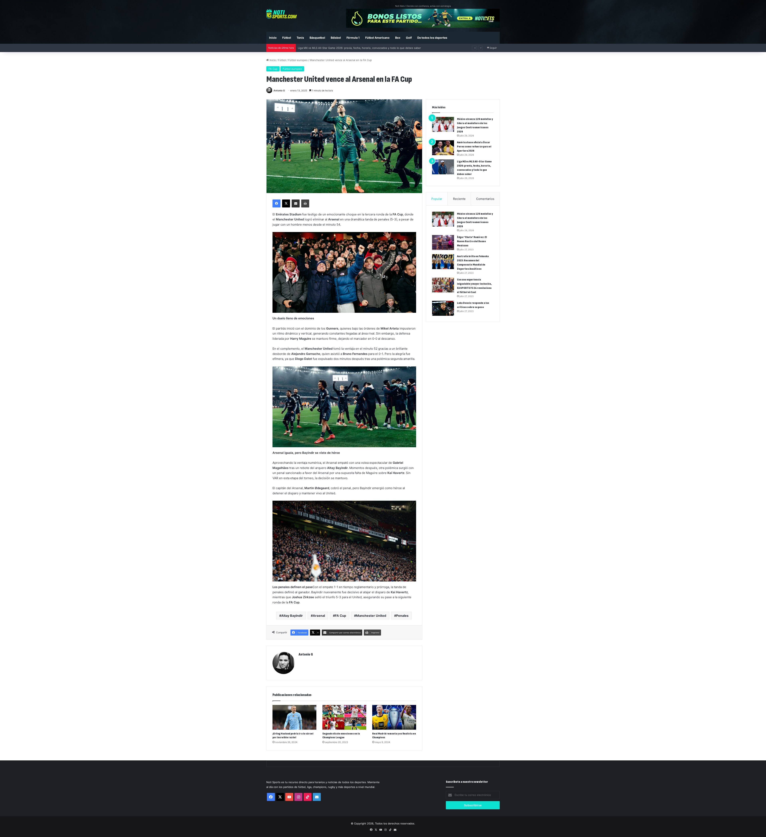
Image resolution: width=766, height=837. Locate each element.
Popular (436, 199)
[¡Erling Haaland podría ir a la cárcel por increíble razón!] (294, 717)
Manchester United (371, 616)
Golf (409, 37)
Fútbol (286, 37)
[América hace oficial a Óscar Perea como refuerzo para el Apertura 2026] (443, 147)
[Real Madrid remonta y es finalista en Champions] (394, 717)
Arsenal (319, 616)
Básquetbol (317, 37)
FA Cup (272, 68)
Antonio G (279, 90)
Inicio (273, 37)
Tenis (300, 37)
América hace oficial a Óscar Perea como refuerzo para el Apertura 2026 (474, 146)
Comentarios (485, 199)
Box (397, 37)
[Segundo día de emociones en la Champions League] (344, 717)
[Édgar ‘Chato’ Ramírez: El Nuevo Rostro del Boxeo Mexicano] (443, 242)
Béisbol (336, 37)
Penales (402, 616)
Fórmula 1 (353, 37)
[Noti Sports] (281, 14)
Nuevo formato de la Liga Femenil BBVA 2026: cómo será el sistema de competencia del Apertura (358, 49)
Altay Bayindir (292, 616)
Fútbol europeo (298, 60)
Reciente (459, 199)
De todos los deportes (432, 37)
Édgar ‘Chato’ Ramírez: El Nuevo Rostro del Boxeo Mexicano (472, 241)
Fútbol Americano (377, 37)
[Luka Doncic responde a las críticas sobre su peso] (443, 308)
